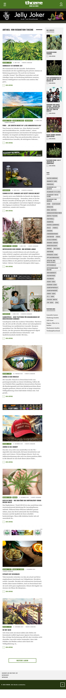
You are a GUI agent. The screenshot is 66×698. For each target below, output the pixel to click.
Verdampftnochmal (53, 331)
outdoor (50, 252)
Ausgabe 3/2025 (7, 62)
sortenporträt (52, 290)
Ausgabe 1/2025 (7, 444)
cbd (49, 204)
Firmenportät (28, 120)
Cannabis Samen (52, 315)
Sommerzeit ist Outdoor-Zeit (12, 66)
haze (49, 228)
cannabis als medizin (51, 188)
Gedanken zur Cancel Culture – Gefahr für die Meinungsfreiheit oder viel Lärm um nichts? (53, 108)
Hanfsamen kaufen (53, 328)
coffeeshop (56, 204)
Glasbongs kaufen (53, 318)
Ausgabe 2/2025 (7, 120)
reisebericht (52, 273)
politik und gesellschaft (51, 261)
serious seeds (52, 285)
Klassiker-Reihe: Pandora (52, 53)
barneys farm (52, 181)
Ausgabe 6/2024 (7, 497)
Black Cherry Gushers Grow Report (54, 135)
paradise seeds (52, 255)
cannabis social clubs (53, 195)
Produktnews (6, 190)
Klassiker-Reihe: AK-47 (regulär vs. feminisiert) (54, 161)
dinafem (50, 207)
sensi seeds (51, 282)
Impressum (5, 677)
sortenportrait (53, 287)
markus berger (53, 243)
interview (51, 237)
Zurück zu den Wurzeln (11, 377)
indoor (50, 231)
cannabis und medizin (52, 200)
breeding (51, 184)
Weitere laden (22, 660)
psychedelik (52, 265)
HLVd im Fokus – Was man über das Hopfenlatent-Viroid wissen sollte (22, 501)
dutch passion (52, 216)
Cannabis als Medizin (18, 120)
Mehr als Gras (33, 6)
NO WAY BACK (7, 630)
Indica (56, 228)
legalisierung (52, 240)
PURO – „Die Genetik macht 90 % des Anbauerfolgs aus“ (22, 125)
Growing (15, 246)
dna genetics (52, 210)
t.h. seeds (51, 296)
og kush (57, 249)
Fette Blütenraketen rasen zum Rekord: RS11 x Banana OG (54, 79)
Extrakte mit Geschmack (11, 574)
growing (50, 222)
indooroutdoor (53, 234)
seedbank (51, 279)
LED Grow (50, 320)
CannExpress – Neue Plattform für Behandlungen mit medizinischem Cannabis (21, 318)
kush (58, 237)
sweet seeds (51, 293)
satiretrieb (51, 276)
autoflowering (52, 178)
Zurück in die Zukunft (10, 447)
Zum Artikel (9, 85)
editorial (51, 219)
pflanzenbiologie (53, 257)
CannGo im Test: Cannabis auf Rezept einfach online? (21, 193)
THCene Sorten (52, 299)
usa (57, 302)
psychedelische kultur (52, 269)
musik (49, 249)
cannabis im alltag (54, 192)
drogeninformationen (55, 213)
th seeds (50, 302)
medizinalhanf (52, 246)
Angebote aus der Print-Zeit (10, 673)
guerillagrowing (53, 225)
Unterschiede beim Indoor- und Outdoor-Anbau (19, 249)
